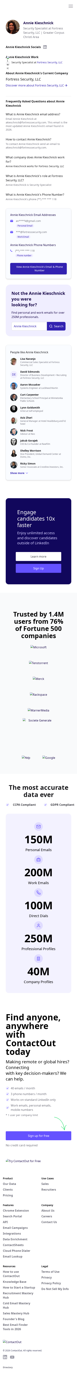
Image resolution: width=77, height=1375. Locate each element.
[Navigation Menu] (70, 6)
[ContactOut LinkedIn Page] (5, 1357)
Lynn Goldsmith (30, 407)
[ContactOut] (20, 6)
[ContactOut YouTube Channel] (12, 1357)
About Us (47, 1211)
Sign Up (38, 568)
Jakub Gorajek (29, 440)
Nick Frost (26, 430)
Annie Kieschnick (38, 22)
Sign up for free (38, 1136)
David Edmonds (30, 371)
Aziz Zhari (26, 417)
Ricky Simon (27, 463)
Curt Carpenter (29, 394)
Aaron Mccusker (30, 384)
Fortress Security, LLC (49, 62)
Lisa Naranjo (28, 358)
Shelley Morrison (30, 450)
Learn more (38, 556)
